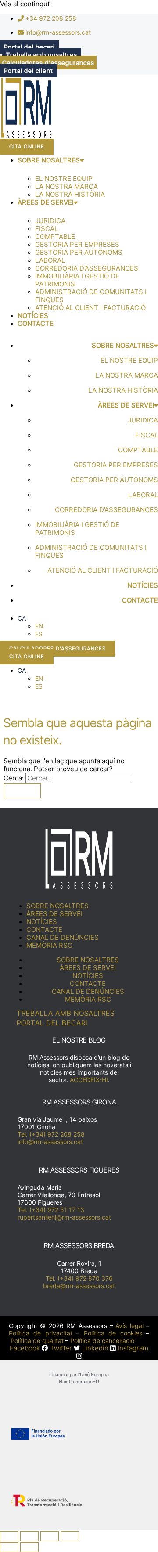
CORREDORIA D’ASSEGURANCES (86, 268)
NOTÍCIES (33, 316)
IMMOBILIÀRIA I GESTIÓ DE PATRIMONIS (77, 280)
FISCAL (46, 229)
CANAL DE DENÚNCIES (62, 938)
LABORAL (50, 260)
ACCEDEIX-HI (89, 1079)
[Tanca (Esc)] (70, 1536)
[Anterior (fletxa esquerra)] (9, 1547)
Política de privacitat (40, 1333)
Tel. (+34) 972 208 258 (51, 1134)
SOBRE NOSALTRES (49, 160)
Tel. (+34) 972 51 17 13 (51, 1209)
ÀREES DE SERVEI (46, 202)
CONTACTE (36, 324)
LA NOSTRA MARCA (66, 187)
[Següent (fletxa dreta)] (29, 1547)
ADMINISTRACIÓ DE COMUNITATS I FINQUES (91, 296)
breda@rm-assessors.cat (79, 1285)
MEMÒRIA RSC (49, 945)
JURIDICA (50, 221)
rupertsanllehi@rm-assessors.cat (64, 1217)
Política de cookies (113, 1333)
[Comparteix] (49, 1536)
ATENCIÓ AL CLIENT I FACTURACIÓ (90, 308)
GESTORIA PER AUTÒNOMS (78, 252)
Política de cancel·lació (102, 1340)
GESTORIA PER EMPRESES (77, 245)
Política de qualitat (37, 1340)
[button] (22, 618)
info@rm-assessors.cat (50, 1141)
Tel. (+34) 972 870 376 (79, 1278)
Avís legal (129, 1325)
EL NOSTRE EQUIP (64, 179)
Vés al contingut (25, 4)
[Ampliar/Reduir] (9, 1536)
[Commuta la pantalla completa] (29, 1536)
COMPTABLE (55, 237)
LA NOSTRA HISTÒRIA (70, 195)
